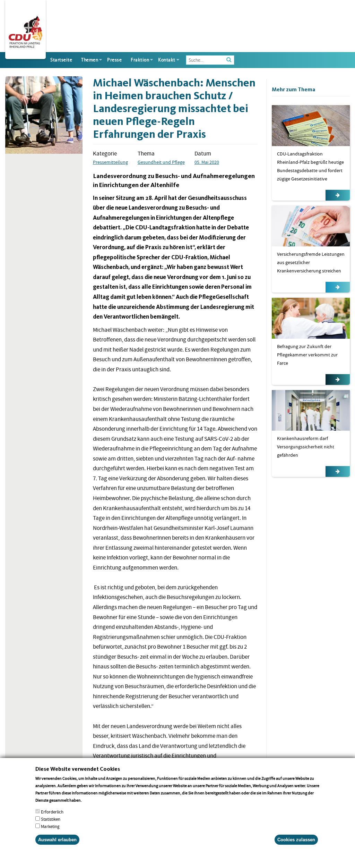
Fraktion (140, 60)
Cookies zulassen (296, 839)
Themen (89, 60)
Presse (114, 60)
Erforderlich (52, 812)
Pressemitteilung (110, 162)
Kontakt (166, 60)
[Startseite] (25, 30)
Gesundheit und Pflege (161, 162)
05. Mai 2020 (206, 162)
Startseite (61, 60)
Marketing (50, 826)
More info (92, 800)
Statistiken (50, 819)
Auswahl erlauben (57, 839)
